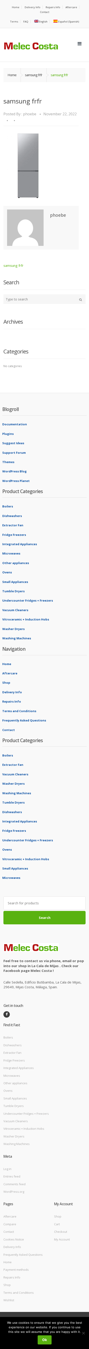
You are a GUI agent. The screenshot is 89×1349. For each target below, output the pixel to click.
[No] (83, 1333)
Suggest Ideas (13, 443)
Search (44, 917)
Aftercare (71, 7)
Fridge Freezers (14, 535)
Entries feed (11, 1176)
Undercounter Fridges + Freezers (27, 600)
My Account (62, 1239)
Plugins (8, 434)
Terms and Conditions (19, 711)
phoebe (29, 113)
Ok (44, 1340)
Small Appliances (15, 582)
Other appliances (15, 563)
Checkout (60, 1232)
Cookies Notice (13, 1239)
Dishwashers (12, 516)
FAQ (25, 21)
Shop (6, 683)
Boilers (7, 506)
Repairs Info (53, 7)
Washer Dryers (13, 629)
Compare (9, 1224)
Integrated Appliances (19, 544)
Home (15, 7)
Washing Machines (16, 638)
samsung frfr (33, 75)
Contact (44, 12)
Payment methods (16, 1270)
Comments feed (14, 1184)
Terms (14, 21)
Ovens (7, 572)
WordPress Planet (16, 481)
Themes (8, 462)
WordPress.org (13, 1192)
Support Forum (14, 453)
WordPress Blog (14, 471)
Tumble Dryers (13, 591)
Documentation (14, 424)
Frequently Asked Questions (24, 720)
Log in (7, 1169)
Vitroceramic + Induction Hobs (25, 619)
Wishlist (8, 1300)
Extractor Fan (12, 525)
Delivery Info (32, 7)
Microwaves (11, 553)
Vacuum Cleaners (15, 610)
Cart (57, 1224)
